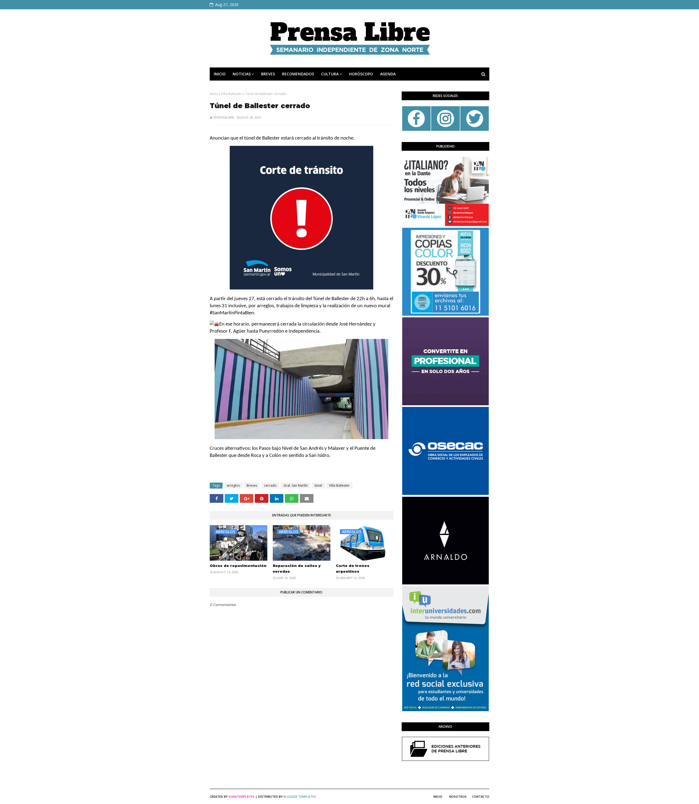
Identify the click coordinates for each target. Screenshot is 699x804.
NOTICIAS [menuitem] (242, 73)
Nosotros (458, 796)
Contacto (480, 796)
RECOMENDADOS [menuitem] (298, 73)
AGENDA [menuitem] (388, 73)
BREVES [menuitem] (268, 73)
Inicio (214, 93)
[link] (232, 313)
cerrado (270, 485)
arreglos (233, 485)
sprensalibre (223, 117)
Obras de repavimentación (238, 565)
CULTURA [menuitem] (330, 73)
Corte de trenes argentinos (352, 568)
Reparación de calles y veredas (297, 568)
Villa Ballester (231, 93)
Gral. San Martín (295, 485)
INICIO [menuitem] (220, 73)
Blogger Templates (299, 796)
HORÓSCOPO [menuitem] (361, 73)
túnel (318, 485)
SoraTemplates (241, 796)
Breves (252, 485)
